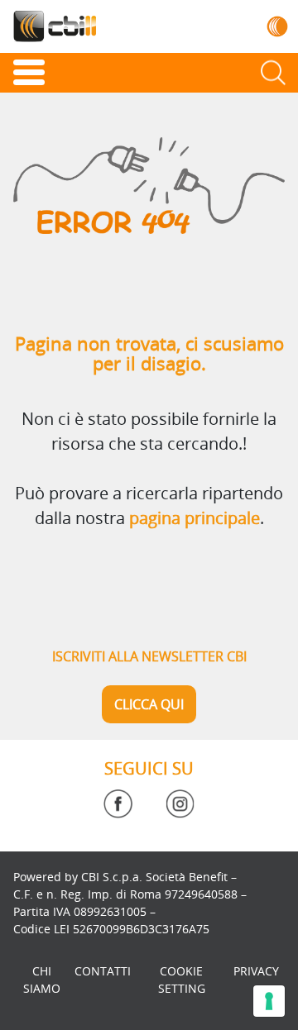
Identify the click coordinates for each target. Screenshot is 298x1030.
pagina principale (194, 518)
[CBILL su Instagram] (180, 803)
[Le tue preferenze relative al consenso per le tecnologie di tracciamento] (269, 1001)
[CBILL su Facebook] (118, 803)
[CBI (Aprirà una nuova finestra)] (277, 26)
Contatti (102, 971)
